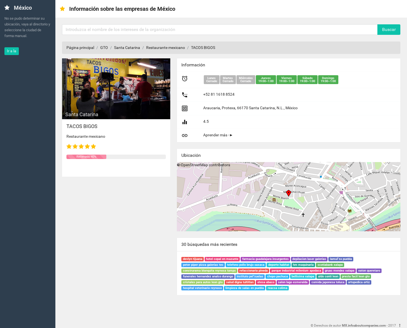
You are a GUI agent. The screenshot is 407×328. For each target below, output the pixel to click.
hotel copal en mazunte (222, 259)
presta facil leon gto (356, 276)
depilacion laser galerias (309, 259)
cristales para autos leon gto (203, 282)
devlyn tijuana (192, 259)
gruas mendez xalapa (339, 270)
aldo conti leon (328, 276)
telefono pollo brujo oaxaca (245, 265)
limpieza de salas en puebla (244, 288)
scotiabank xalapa (330, 265)
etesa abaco (265, 282)
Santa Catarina (127, 47)
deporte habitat (278, 265)
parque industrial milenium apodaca (296, 270)
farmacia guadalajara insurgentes (265, 259)
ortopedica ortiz (359, 282)
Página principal (80, 47)
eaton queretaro (369, 270)
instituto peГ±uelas (250, 276)
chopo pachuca (277, 276)
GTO (104, 47)
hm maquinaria (303, 265)
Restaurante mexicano (165, 47)
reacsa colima (277, 288)
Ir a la (11, 51)
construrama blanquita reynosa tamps (209, 270)
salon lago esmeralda (293, 282)
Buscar (389, 29)
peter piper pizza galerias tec (203, 265)
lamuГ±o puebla (341, 259)
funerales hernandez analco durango (208, 276)
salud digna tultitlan (240, 282)
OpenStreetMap (194, 165)
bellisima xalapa (303, 276)
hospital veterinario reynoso (202, 288)
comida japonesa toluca (327, 282)
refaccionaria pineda (253, 270)
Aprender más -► (218, 135)
